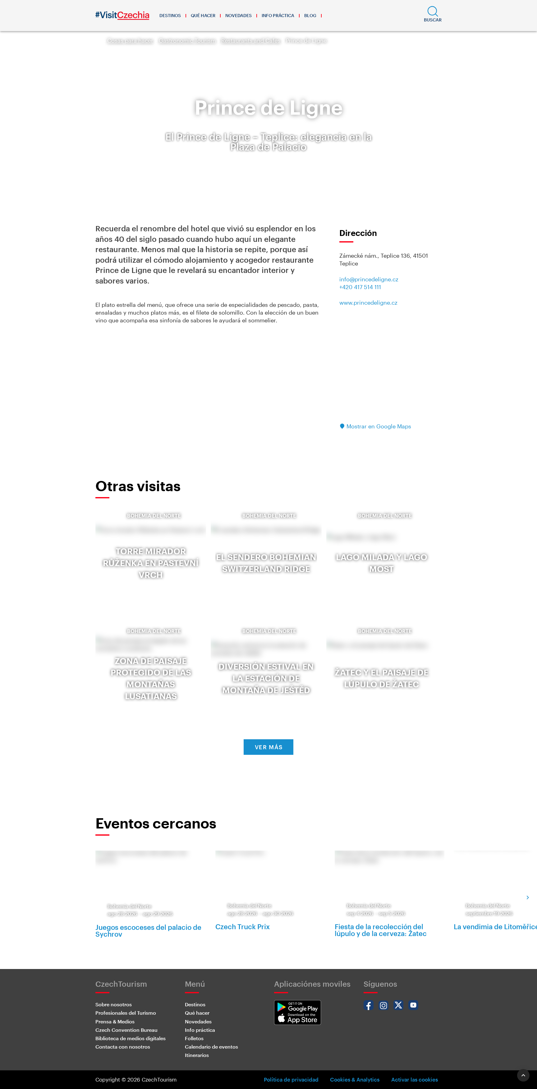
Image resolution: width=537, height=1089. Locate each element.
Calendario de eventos (211, 1047)
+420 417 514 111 (360, 287)
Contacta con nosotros (122, 1047)
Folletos (194, 1038)
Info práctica (278, 15)
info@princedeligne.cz (368, 279)
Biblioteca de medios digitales (130, 1038)
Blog (310, 15)
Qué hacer (203, 15)
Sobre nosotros (113, 1004)
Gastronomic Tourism (187, 40)
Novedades (238, 15)
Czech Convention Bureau (126, 1030)
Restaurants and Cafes (250, 40)
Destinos (170, 15)
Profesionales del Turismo (125, 1013)
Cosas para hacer (130, 40)
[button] (433, 15)
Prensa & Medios (115, 1021)
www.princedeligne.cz (368, 302)
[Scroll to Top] (523, 1075)
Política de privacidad (291, 1079)
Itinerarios (197, 1055)
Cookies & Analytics (354, 1079)
